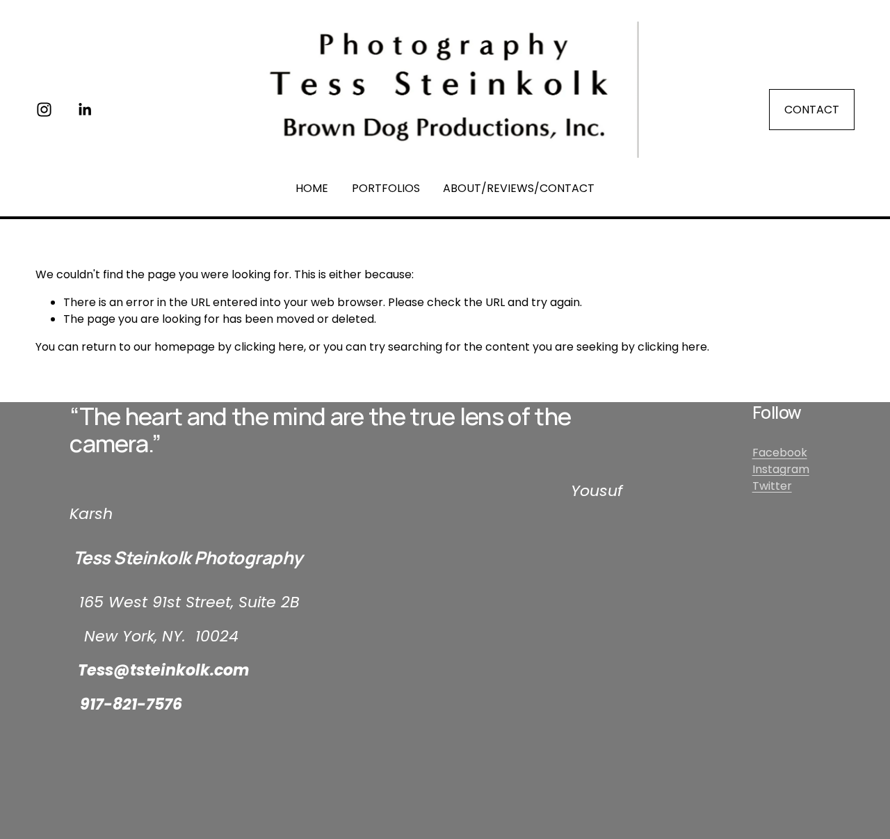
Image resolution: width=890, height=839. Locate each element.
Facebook (779, 453)
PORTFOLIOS (386, 188)
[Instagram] (44, 109)
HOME (312, 188)
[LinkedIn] (84, 109)
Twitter (772, 486)
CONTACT (811, 110)
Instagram (780, 469)
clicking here (269, 347)
